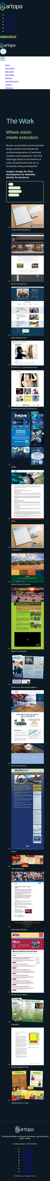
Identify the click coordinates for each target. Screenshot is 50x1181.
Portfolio (8, 31)
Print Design (9, 21)
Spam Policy (27, 1169)
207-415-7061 (32, 1144)
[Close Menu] (2, 58)
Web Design (9, 18)
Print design (15, 191)
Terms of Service (28, 1171)
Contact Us (9, 88)
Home (7, 65)
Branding (8, 25)
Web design (14, 188)
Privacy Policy (27, 1166)
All (10, 184)
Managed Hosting (11, 28)
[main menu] (3, 51)
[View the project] (27, 216)
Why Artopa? (10, 15)
